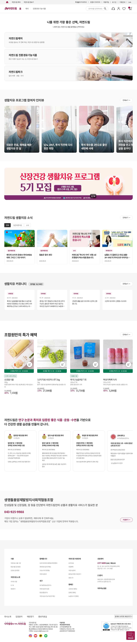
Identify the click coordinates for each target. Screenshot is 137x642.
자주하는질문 (101, 588)
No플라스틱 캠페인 (73, 596)
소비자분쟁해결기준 (65, 627)
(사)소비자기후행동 (45, 570)
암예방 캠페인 (72, 592)
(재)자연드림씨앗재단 (45, 567)
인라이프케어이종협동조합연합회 (48, 563)
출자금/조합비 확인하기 (74, 574)
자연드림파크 (43, 574)
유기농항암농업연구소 (45, 585)
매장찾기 (13, 589)
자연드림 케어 (16, 2)
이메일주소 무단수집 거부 (67, 629)
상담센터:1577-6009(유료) (67, 631)
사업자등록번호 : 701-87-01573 (48, 625)
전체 (7, 225)
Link (129, 2)
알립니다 (70, 578)
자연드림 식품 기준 (16, 563)
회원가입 (106, 2)
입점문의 (19, 616)
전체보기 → (126, 100)
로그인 (114, 2)
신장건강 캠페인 (72, 589)
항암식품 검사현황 (15, 567)
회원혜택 (70, 567)
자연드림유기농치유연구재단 (47, 596)
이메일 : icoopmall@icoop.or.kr (38, 631)
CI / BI (12, 585)
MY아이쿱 (71, 563)
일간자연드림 (17, 225)
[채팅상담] (130, 635)
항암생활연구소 (44, 592)
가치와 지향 (14, 582)
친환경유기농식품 (39, 8)
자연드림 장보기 (29, 2)
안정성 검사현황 (15, 570)
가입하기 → (126, 520)
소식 (27, 225)
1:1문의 (100, 575)
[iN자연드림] (7, 2)
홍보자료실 (42, 616)
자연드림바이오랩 (44, 589)
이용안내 (122, 2)
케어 (27, 8)
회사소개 (7, 616)
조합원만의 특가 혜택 (20, 334)
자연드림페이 (72, 570)
